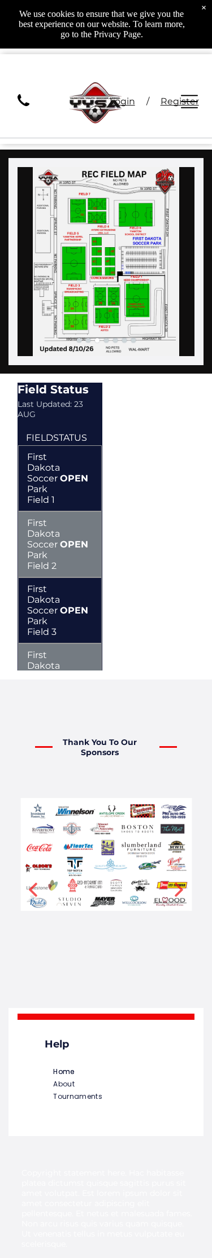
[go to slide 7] (133, 340)
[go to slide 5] (115, 340)
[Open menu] (189, 101)
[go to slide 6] (124, 340)
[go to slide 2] (88, 340)
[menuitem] (106, 1072)
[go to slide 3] (97, 340)
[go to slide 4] (106, 340)
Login (122, 101)
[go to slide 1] (79, 340)
